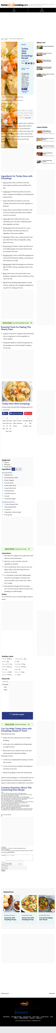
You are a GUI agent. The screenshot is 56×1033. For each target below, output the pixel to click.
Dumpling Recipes (19, 97)
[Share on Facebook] (26, 63)
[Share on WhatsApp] (34, 63)
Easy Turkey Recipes (7, 100)
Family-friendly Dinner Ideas (8, 103)
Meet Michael (6, 1016)
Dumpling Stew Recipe (21, 549)
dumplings (28, 255)
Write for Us (39, 1017)
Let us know (15, 717)
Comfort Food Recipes (7, 97)
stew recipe (23, 793)
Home (2, 38)
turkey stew (26, 73)
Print (25, 89)
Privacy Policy (36, 1016)
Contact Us (32, 1017)
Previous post (5, 993)
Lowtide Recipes (45, 1016)
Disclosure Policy (27, 1016)
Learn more (28, 117)
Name (2, 867)
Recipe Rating (4, 852)
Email (2, 868)
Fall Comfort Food (18, 100)
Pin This (29, 413)
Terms (51, 1016)
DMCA (16, 1017)
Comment (3, 855)
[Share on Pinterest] (31, 63)
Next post (51, 993)
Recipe (6, 38)
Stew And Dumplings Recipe (20, 323)
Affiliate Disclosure (23, 1017)
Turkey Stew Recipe (20, 724)
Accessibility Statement (16, 1016)
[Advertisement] (28, 23)
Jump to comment (17, 413)
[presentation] (3, 910)
